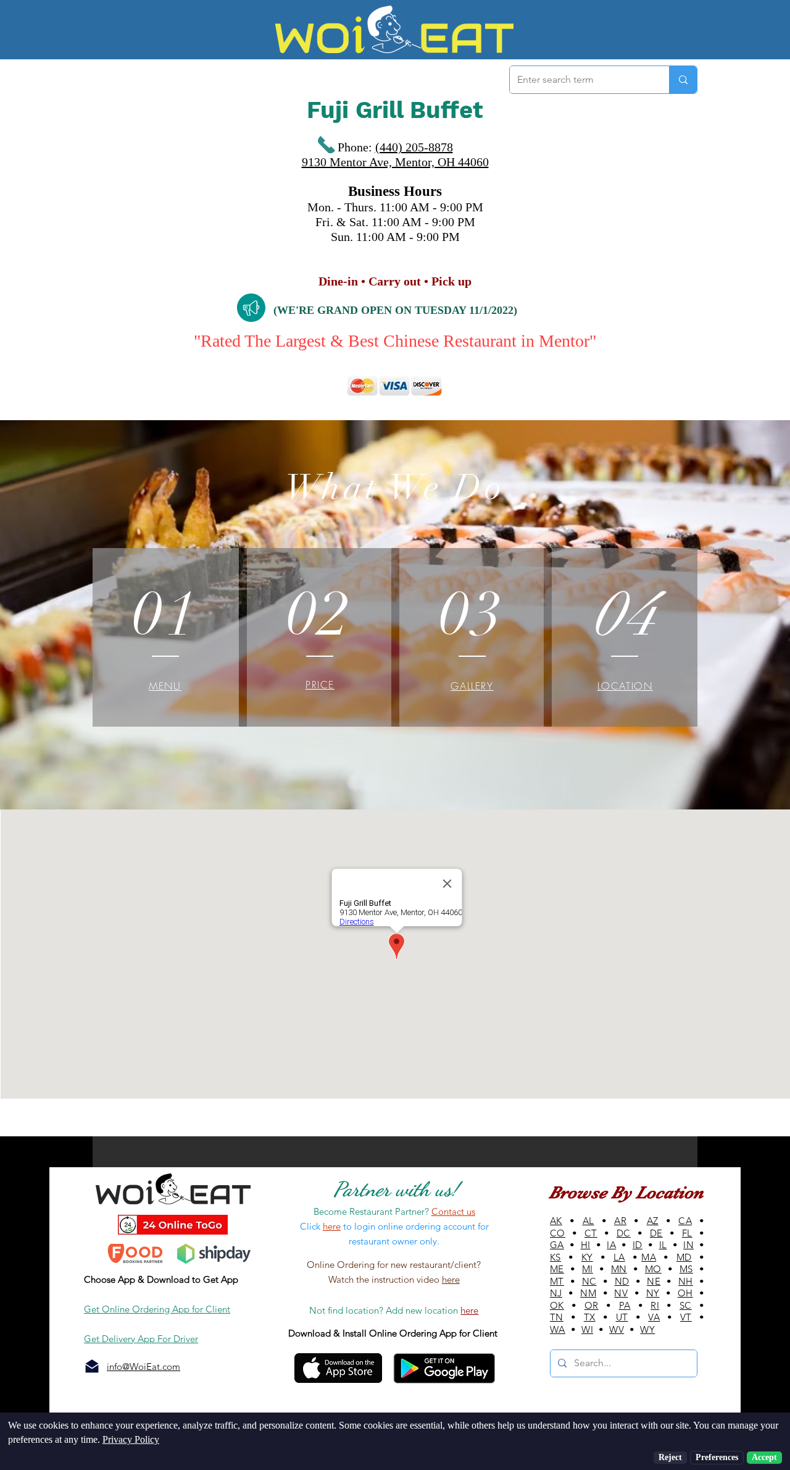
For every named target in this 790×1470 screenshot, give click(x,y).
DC (624, 1233)
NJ (556, 1293)
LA (619, 1257)
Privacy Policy (130, 1439)
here (451, 1279)
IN (688, 1245)
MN (619, 1269)
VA (654, 1317)
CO (557, 1233)
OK (557, 1305)
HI (586, 1245)
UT (622, 1317)
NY (653, 1293)
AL (588, 1221)
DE (656, 1233)
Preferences (717, 1457)
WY (647, 1329)
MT (557, 1281)
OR (591, 1305)
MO (653, 1269)
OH (685, 1293)
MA (648, 1257)
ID (637, 1245)
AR (620, 1221)
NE (653, 1281)
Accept (764, 1457)
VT (686, 1317)
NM (588, 1293)
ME (557, 1269)
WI (587, 1329)
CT (590, 1233)
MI (587, 1269)
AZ (653, 1221)
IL (663, 1245)
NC (589, 1281)
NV (621, 1293)
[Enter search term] (683, 79)
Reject (670, 1457)
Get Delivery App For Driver (141, 1339)
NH (685, 1281)
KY (587, 1257)
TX (590, 1317)
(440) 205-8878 (414, 147)
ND (622, 1281)
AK (556, 1221)
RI (655, 1305)
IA (611, 1245)
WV (616, 1329)
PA (625, 1305)
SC (686, 1305)
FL (687, 1233)
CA (685, 1221)
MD (684, 1257)
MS (686, 1269)
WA (557, 1329)
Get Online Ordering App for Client (157, 1309)
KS (555, 1257)
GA (557, 1245)
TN (556, 1317)
